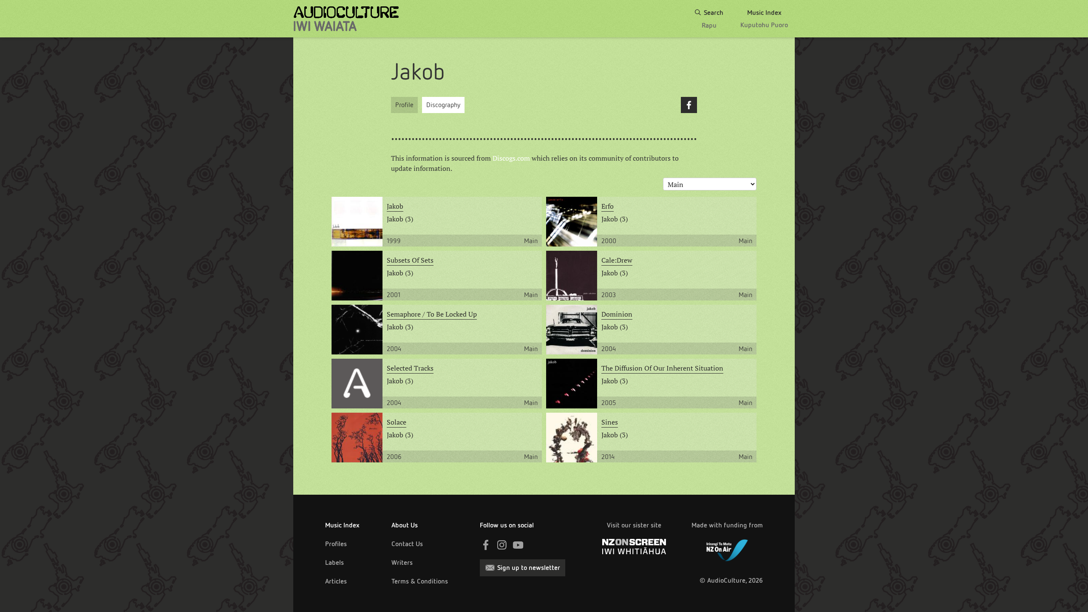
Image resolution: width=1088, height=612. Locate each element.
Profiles (336, 544)
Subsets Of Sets (410, 260)
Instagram (502, 545)
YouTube (518, 545)
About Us (404, 525)
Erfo (607, 206)
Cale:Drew (616, 260)
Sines (609, 422)
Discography (443, 105)
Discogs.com (511, 158)
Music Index (342, 525)
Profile (404, 105)
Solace (396, 422)
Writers (402, 562)
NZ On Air (727, 549)
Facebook (689, 105)
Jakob (395, 206)
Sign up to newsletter (528, 568)
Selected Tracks (410, 368)
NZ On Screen (634, 546)
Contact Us (407, 544)
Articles (336, 581)
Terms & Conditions (419, 581)
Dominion (616, 314)
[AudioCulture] (346, 18)
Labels (334, 562)
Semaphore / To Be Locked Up (432, 314)
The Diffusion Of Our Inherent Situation (662, 368)
